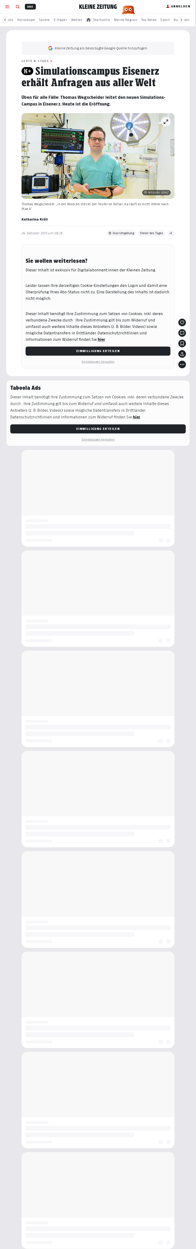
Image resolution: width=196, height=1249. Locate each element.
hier (101, 339)
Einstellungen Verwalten (98, 361)
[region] (98, 20)
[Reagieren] (182, 322)
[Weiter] (181, 19)
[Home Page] (98, 6)
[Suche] (17, 6)
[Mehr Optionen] (182, 364)
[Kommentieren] (182, 333)
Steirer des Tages (151, 233)
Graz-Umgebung (123, 233)
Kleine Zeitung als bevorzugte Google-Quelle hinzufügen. (101, 48)
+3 (170, 233)
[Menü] (7, 6)
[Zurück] (5, 19)
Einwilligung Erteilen (98, 351)
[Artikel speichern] (182, 343)
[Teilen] (182, 354)
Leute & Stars (35, 61)
